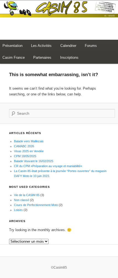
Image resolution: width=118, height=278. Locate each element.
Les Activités (41, 46)
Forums (91, 46)
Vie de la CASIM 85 (27, 195)
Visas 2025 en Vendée (29, 151)
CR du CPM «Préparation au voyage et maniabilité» (48, 166)
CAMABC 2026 (24, 146)
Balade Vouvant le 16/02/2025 (33, 161)
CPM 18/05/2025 (25, 156)
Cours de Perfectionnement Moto (36, 205)
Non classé (21, 200)
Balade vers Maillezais (29, 141)
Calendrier (68, 46)
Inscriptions (69, 57)
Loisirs (18, 210)
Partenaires (42, 57)
